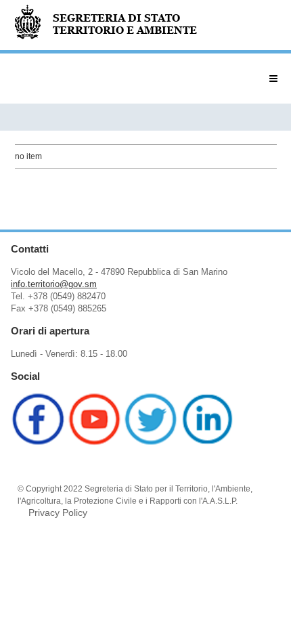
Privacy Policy (57, 512)
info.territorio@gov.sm (54, 284)
